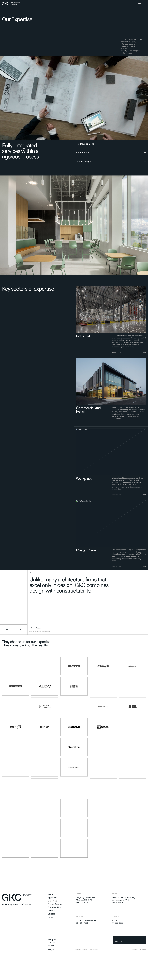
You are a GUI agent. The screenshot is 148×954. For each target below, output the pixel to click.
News (50, 917)
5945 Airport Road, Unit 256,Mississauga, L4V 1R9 (123, 899)
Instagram (52, 940)
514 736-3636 (82, 903)
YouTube (51, 945)
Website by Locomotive (139, 950)
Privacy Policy (93, 950)
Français (51, 950)
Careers (51, 911)
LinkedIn (51, 942)
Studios (51, 914)
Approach (52, 898)
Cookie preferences (81, 950)
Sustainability (54, 907)
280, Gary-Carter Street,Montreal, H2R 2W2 (86, 899)
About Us (52, 894)
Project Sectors (55, 904)
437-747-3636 (117, 903)
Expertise (52, 901)
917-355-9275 (117, 923)
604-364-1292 (82, 923)
